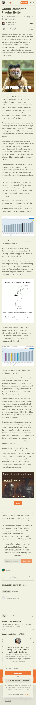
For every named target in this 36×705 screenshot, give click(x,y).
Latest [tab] (9, 616)
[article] (18, 625)
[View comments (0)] (11, 29)
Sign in (32, 3)
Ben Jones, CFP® (11, 22)
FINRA (15, 528)
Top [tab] (4, 616)
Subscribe (24, 3)
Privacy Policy (24, 689)
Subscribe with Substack (19, 681)
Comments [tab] (6, 591)
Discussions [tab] (17, 616)
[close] (30, 638)
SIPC (20, 528)
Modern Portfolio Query (11, 621)
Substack (8, 701)
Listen (32, 24)
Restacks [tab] (15, 591)
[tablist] (10, 591)
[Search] (32, 616)
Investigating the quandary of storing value (16, 624)
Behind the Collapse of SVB (13, 634)
